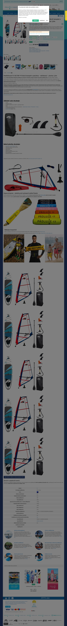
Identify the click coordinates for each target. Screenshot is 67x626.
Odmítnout (42, 20)
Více (47, 20)
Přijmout (35, 20)
